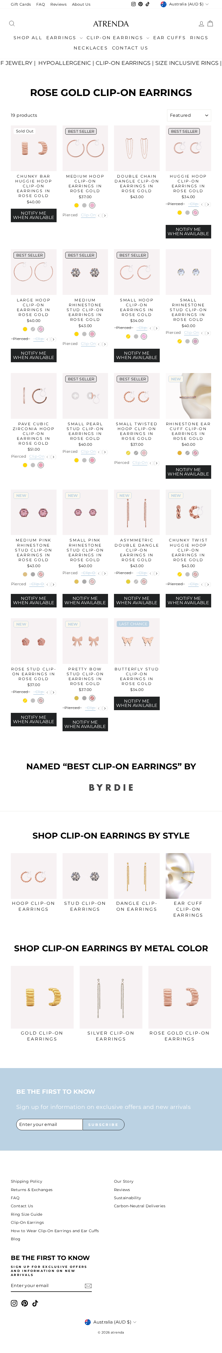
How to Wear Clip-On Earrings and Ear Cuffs (55, 1231)
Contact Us (130, 48)
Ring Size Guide (26, 1214)
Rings (199, 37)
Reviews (58, 4)
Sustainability (127, 1198)
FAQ (40, 4)
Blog (16, 1239)
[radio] (76, 205)
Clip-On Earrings (116, 37)
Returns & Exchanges (32, 1190)
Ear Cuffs (169, 37)
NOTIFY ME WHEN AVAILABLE (33, 215)
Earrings (62, 37)
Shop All (28, 37)
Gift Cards (21, 4)
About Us (81, 4)
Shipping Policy (26, 1181)
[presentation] (105, 215)
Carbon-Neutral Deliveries (139, 1206)
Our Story (124, 1181)
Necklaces (91, 48)
